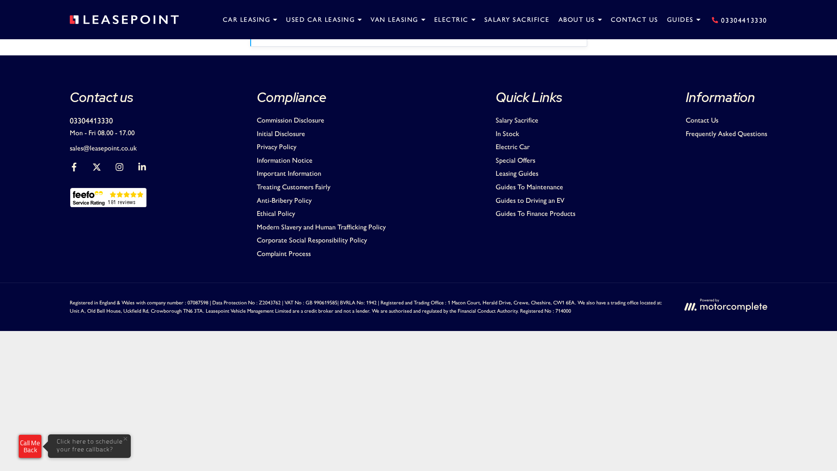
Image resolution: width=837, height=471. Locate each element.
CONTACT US (634, 20)
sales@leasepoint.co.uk (103, 148)
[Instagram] (119, 169)
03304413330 (91, 121)
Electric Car (513, 147)
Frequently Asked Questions (726, 134)
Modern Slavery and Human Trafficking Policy (321, 227)
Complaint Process (284, 253)
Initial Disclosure (281, 134)
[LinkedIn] (142, 169)
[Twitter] (96, 169)
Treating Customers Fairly (293, 187)
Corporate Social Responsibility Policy (312, 240)
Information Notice (285, 160)
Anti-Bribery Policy (284, 200)
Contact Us (702, 120)
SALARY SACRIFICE (517, 20)
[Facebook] (74, 169)
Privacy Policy (276, 147)
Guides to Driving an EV (530, 200)
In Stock (507, 134)
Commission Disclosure (290, 120)
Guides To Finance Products (535, 213)
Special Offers (515, 160)
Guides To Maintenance (529, 187)
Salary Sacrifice (517, 120)
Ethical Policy (276, 213)
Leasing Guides (517, 173)
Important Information (289, 173)
